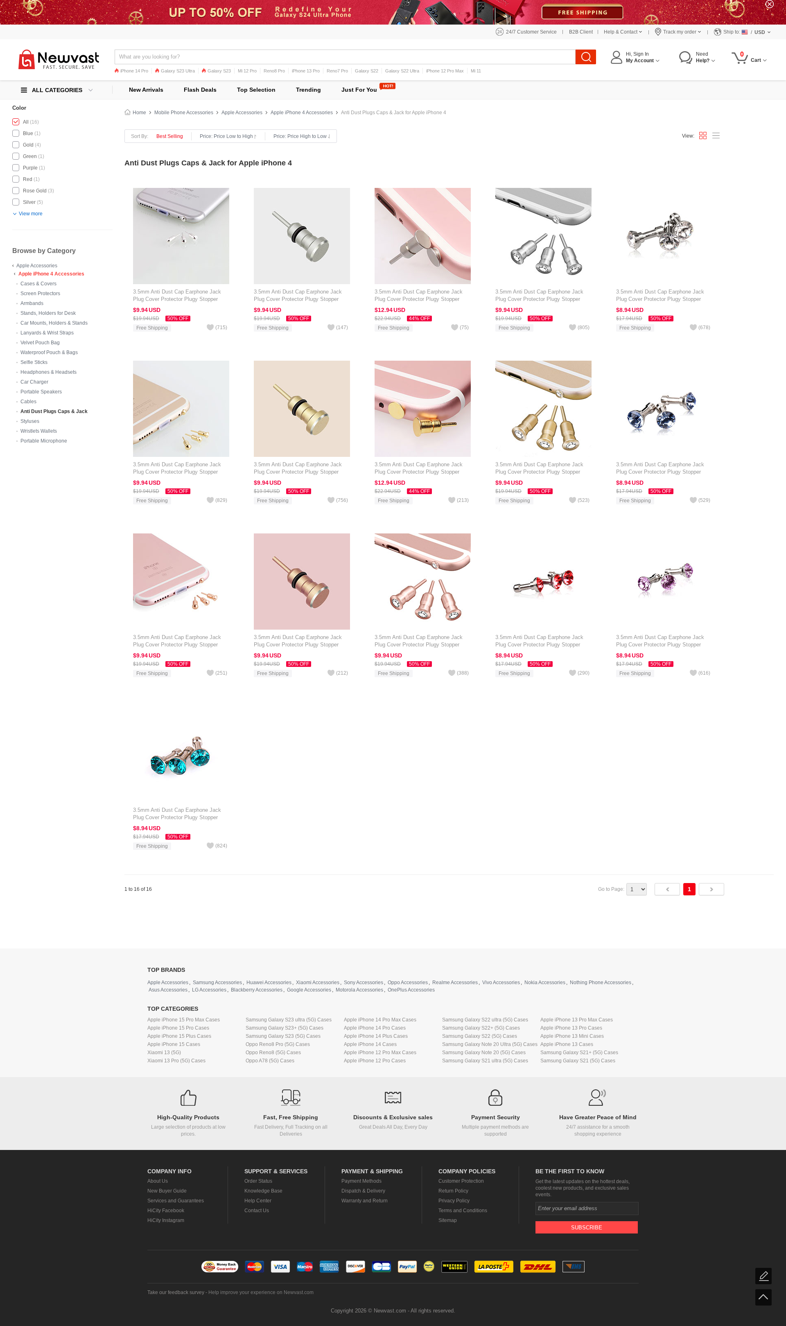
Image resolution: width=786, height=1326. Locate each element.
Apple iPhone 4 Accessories (51, 274)
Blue (28, 133)
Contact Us (256, 1210)
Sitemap (447, 1220)
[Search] (586, 57)
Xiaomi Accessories (317, 982)
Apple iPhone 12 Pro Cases (375, 1061)
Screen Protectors (40, 293)
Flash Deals (200, 89)
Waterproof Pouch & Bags (49, 352)
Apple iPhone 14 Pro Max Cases (380, 1020)
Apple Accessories (36, 266)
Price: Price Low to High (226, 136)
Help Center (257, 1201)
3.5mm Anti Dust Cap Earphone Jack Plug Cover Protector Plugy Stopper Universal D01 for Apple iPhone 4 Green (180, 817)
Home (139, 112)
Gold (28, 145)
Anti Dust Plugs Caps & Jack (54, 411)
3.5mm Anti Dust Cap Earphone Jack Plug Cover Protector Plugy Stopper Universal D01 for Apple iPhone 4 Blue (661, 471)
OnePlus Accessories (411, 990)
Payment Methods (361, 1181)
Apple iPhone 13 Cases (566, 1044)
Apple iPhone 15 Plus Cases (179, 1036)
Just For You (359, 89)
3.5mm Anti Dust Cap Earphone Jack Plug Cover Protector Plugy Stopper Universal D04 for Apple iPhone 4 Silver (300, 299)
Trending (308, 89)
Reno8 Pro (274, 70)
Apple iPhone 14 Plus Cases (376, 1036)
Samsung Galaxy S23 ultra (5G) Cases (289, 1020)
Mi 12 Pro (247, 70)
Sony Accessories (363, 982)
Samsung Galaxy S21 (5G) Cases (577, 1061)
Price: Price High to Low (300, 136)
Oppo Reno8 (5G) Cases (273, 1052)
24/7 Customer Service (531, 32)
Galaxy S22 (366, 70)
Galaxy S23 (219, 70)
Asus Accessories (168, 990)
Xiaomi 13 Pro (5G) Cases (176, 1061)
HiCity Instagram (165, 1220)
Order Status (258, 1181)
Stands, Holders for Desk (48, 313)
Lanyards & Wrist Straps (47, 333)
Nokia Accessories (544, 982)
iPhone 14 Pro (134, 70)
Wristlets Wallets (38, 431)
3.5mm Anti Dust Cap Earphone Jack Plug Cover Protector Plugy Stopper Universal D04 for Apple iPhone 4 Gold (299, 471)
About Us (157, 1181)
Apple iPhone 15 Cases (173, 1044)
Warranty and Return (364, 1201)
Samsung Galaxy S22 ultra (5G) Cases (485, 1020)
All (26, 122)
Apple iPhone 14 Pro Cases (375, 1028)
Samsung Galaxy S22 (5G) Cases (479, 1036)
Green (30, 156)
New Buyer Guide (167, 1191)
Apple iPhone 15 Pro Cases (178, 1028)
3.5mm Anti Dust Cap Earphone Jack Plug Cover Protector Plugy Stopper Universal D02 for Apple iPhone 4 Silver (542, 299)
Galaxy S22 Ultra (402, 70)
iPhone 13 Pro (306, 70)
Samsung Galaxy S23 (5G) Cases (283, 1036)
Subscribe (586, 1227)
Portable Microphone (43, 441)
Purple (30, 168)
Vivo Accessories (501, 982)
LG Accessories (209, 990)
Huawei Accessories (268, 982)
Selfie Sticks (33, 362)
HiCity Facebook (165, 1210)
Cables (28, 401)
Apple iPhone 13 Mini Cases (572, 1036)
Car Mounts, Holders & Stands (54, 323)
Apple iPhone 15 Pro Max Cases (183, 1020)
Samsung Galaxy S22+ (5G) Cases (481, 1028)
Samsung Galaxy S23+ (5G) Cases (284, 1028)
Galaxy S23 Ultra (178, 70)
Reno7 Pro (337, 70)
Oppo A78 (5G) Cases (270, 1061)
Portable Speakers (41, 392)
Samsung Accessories (217, 982)
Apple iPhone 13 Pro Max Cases (576, 1020)
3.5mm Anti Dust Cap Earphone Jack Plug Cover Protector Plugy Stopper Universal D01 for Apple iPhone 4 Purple (663, 644)
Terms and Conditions (462, 1210)
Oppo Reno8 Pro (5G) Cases (278, 1044)
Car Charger (34, 382)
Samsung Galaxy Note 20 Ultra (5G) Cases (490, 1044)
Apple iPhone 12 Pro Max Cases (380, 1052)
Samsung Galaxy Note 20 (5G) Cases (484, 1052)
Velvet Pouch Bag (40, 343)
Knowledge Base (263, 1191)
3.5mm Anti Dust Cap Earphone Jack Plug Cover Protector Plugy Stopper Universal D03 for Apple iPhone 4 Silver (421, 299)
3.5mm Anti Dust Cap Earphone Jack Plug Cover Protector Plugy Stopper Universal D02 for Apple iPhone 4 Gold (540, 471)
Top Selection (256, 89)
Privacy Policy (454, 1201)
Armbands (31, 303)
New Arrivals (146, 89)
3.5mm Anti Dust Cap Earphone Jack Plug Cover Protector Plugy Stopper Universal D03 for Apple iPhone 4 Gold (420, 471)
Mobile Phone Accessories (183, 112)
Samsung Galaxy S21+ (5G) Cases (579, 1052)
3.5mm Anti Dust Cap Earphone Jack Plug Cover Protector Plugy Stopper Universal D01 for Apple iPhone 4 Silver (662, 299)
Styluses (29, 421)
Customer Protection (461, 1181)
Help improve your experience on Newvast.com (261, 1292)
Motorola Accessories (359, 990)
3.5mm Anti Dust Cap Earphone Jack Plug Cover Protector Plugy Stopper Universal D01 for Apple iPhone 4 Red (540, 644)
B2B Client (581, 32)
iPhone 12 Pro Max (445, 70)
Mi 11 (476, 70)
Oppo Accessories (408, 982)
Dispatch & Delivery (363, 1191)
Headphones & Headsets (48, 372)
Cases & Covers (38, 284)
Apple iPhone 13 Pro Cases (571, 1028)
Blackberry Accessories (256, 990)
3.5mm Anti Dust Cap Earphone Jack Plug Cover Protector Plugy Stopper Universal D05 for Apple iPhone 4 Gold (178, 471)
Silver (29, 202)
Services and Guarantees (175, 1201)
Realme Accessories (455, 982)
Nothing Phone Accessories (600, 982)
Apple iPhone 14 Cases (370, 1044)
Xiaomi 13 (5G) (164, 1052)
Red (27, 179)
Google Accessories (309, 990)
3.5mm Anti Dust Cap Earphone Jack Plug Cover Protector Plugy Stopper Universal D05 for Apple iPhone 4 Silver (179, 299)
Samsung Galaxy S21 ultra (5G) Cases (485, 1061)
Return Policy (453, 1191)
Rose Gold (35, 191)
